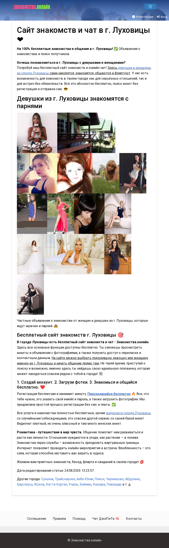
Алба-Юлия (84, 479)
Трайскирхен (65, 479)
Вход (163, 16)
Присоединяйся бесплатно (109, 394)
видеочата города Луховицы (128, 413)
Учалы (73, 484)
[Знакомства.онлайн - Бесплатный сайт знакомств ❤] (32, 6)
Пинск (99, 479)
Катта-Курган (56, 484)
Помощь (79, 519)
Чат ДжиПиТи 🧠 (105, 519)
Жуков (39, 484)
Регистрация (144, 16)
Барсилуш (25, 484)
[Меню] (150, 6)
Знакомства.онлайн (86, 540)
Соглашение (36, 519)
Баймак (86, 484)
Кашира (99, 484)
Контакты (134, 519)
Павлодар (114, 484)
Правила (59, 519)
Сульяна (47, 479)
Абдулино (132, 479)
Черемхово (115, 479)
